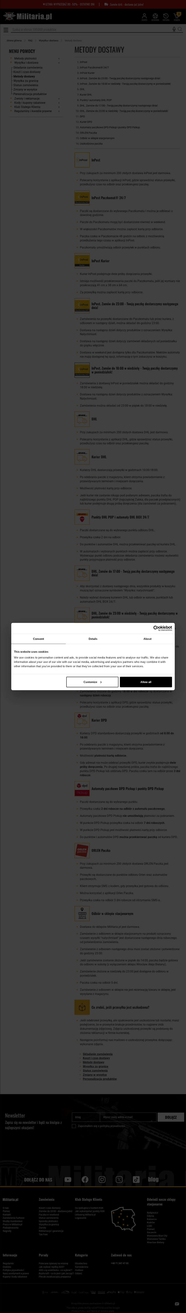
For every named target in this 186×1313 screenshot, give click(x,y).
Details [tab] (93, 638)
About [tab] (147, 638)
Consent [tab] (38, 638)
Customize (90, 681)
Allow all (145, 681)
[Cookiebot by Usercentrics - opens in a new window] (156, 628)
